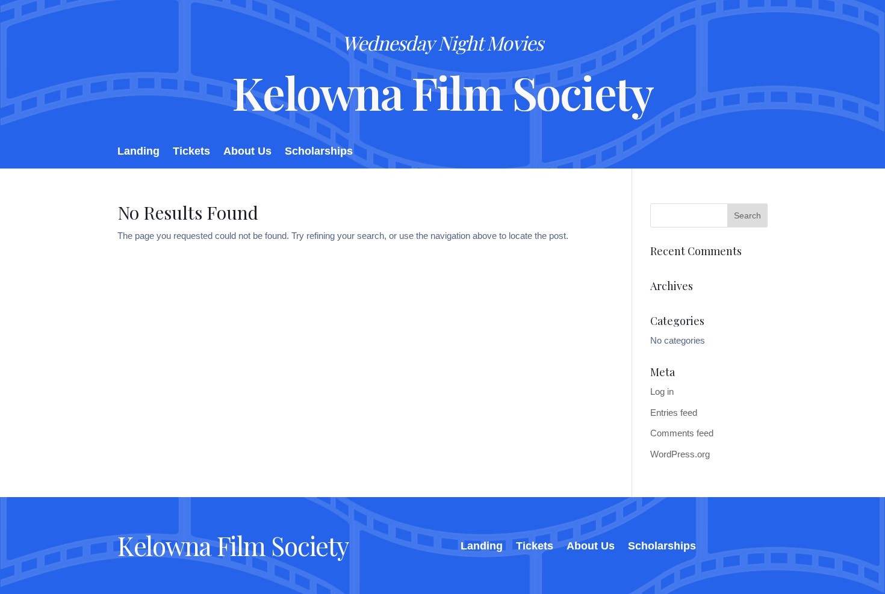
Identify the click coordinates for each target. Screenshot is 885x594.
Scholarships (319, 152)
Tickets (191, 152)
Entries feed (673, 412)
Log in (662, 391)
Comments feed (681, 433)
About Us (247, 152)
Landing (138, 152)
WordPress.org (680, 454)
